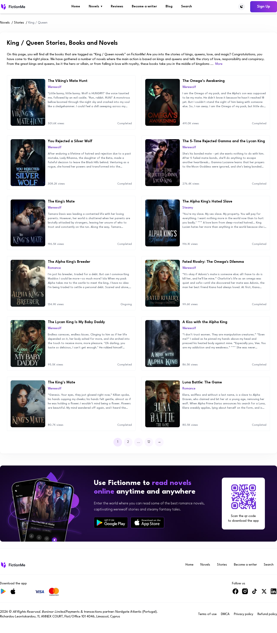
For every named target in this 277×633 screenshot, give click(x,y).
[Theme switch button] (241, 6)
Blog (169, 6)
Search (186, 6)
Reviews (117, 6)
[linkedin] (273, 593)
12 (149, 442)
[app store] (147, 522)
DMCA (225, 614)
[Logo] (12, 6)
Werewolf (54, 87)
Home (75, 6)
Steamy (187, 207)
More (218, 64)
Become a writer (144, 6)
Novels (95, 6)
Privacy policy (243, 614)
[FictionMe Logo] (12, 564)
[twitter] (264, 593)
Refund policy (267, 614)
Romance (54, 268)
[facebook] (235, 593)
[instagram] (245, 593)
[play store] (111, 522)
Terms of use (207, 614)
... (138, 442)
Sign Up (263, 6)
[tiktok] (254, 593)
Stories (19, 22)
